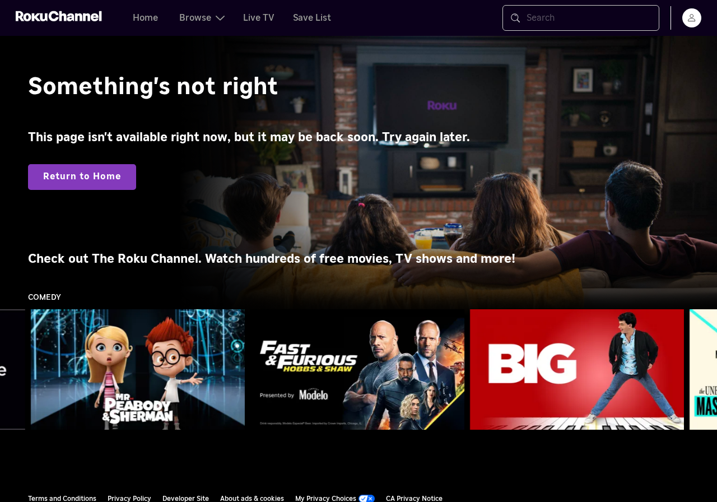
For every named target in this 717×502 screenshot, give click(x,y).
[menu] (691, 17)
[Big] (577, 370)
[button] (140, 369)
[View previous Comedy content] (14, 369)
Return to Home (82, 176)
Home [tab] (145, 17)
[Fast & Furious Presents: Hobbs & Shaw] (357, 370)
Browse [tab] (195, 17)
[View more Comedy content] (703, 369)
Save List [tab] (312, 17)
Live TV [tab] (258, 17)
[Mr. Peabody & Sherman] (138, 370)
